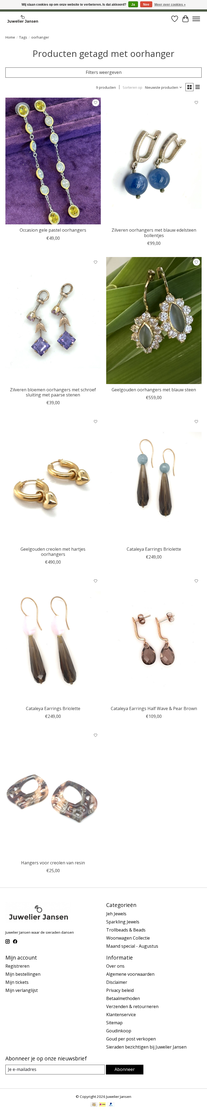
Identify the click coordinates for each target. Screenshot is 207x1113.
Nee (146, 4)
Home (10, 37)
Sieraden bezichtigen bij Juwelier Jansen (146, 1047)
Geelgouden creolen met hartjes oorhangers (52, 551)
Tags (23, 37)
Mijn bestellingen (22, 974)
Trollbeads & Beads (126, 930)
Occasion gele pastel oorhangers (53, 230)
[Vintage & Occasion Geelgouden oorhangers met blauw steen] (154, 320)
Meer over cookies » (170, 4)
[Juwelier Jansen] (22, 18)
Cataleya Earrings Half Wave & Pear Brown (154, 708)
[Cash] (94, 1105)
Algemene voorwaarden (130, 974)
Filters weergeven (104, 72)
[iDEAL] (102, 1105)
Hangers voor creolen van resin (53, 863)
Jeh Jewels (116, 914)
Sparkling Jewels (122, 922)
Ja (133, 4)
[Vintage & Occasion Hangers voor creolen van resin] (53, 793)
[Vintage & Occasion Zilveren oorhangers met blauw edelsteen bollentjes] (154, 161)
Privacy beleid (120, 990)
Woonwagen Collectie (128, 938)
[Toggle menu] (196, 18)
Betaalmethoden (123, 998)
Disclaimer (116, 982)
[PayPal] (111, 1105)
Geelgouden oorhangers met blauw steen (154, 390)
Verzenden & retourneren (132, 1006)
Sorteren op (132, 87)
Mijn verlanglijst (21, 990)
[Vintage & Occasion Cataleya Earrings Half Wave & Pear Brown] (154, 639)
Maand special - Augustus (132, 946)
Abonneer (125, 1069)
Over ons (115, 966)
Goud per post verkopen (131, 1039)
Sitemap (114, 1023)
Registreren (17, 966)
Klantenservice (121, 1015)
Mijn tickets (17, 982)
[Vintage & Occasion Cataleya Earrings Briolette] (154, 479)
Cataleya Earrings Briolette (154, 549)
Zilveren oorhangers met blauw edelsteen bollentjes (154, 232)
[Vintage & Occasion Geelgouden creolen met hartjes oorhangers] (53, 479)
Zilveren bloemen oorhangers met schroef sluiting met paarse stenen (53, 392)
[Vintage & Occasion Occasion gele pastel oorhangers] (53, 161)
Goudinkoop (118, 1031)
